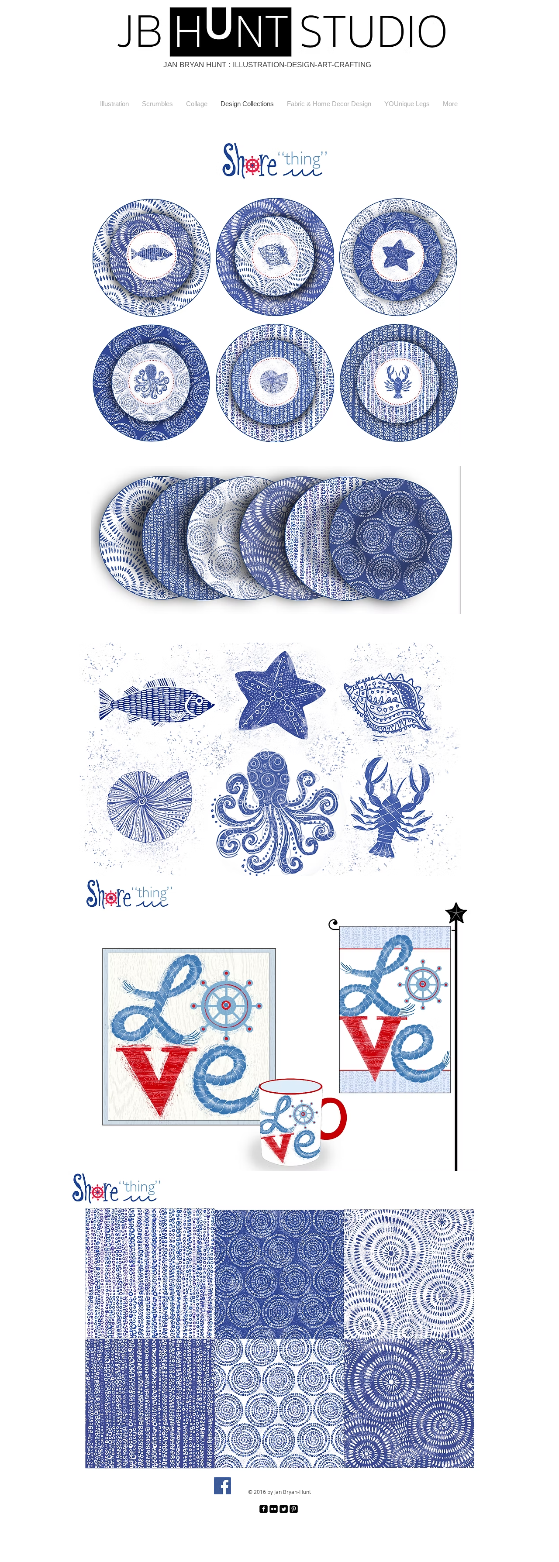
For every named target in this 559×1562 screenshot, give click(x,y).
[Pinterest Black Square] (294, 1509)
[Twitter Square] (284, 1509)
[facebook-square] (263, 1509)
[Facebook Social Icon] (222, 1485)
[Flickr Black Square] (273, 1509)
